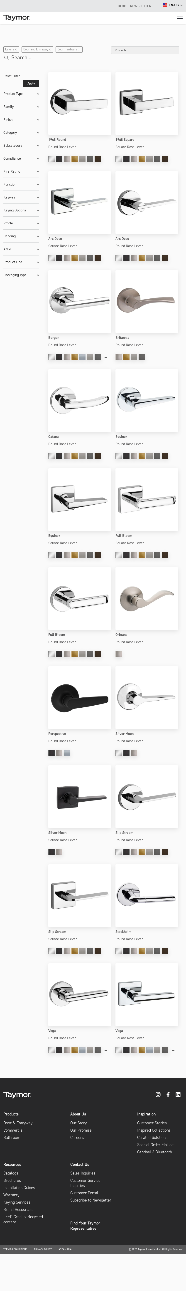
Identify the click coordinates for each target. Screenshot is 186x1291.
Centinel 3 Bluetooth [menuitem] (154, 1152)
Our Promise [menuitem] (81, 1130)
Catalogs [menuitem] (10, 1173)
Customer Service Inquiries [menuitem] (85, 1183)
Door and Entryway (35, 49)
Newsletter (140, 6)
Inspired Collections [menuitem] (154, 1130)
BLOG (122, 6)
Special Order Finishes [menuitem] (156, 1144)
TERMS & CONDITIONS (15, 1249)
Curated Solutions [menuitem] (152, 1137)
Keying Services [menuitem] (16, 1202)
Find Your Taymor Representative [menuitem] (85, 1226)
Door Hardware (67, 49)
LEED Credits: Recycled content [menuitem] (23, 1219)
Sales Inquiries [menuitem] (82, 1173)
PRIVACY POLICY (43, 1249)
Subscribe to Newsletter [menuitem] (90, 1200)
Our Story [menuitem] (78, 1122)
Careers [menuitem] (77, 1137)
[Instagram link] (158, 1094)
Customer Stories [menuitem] (152, 1122)
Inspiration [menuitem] (146, 1114)
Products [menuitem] (11, 1114)
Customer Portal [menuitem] (84, 1192)
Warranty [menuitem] (11, 1194)
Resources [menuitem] (12, 1164)
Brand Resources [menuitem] (17, 1209)
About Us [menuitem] (78, 1114)
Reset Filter (12, 76)
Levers (9, 49)
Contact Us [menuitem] (79, 1164)
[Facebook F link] (168, 1094)
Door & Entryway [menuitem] (17, 1122)
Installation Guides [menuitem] (19, 1187)
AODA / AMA (65, 1249)
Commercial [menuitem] (13, 1130)
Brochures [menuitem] (12, 1180)
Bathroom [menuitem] (11, 1137)
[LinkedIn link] (178, 1094)
